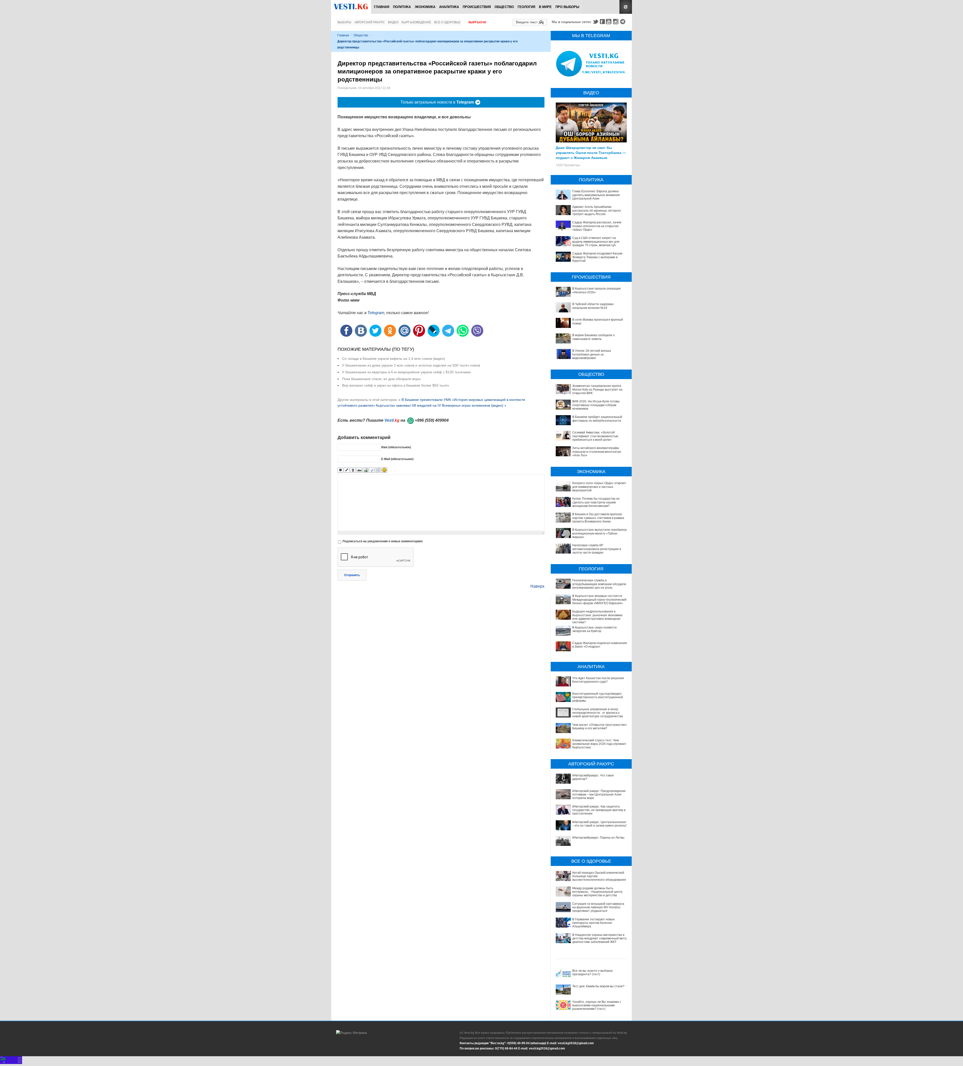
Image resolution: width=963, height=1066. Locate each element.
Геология (526, 7)
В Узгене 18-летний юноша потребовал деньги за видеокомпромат (591, 354)
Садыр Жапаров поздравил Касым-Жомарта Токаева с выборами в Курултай (597, 257)
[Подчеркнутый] (353, 470)
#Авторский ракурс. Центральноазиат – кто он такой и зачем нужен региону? (599, 823)
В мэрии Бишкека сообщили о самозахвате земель (593, 336)
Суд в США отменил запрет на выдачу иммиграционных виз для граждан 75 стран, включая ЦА (595, 241)
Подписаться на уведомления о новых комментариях (383, 541)
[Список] (378, 470)
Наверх (537, 586)
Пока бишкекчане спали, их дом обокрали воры (381, 379)
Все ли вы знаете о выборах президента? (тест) (592, 972)
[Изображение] (365, 470)
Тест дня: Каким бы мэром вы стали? (598, 986)
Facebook (602, 21)
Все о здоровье (447, 22)
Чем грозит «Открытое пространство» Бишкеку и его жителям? (599, 726)
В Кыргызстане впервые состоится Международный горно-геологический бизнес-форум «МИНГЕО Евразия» (599, 599)
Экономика (425, 7)
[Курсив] (347, 470)
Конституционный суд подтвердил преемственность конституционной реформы (597, 697)
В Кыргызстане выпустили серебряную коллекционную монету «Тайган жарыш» (600, 533)
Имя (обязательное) (396, 447)
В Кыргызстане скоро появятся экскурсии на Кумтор (594, 629)
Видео (393, 22)
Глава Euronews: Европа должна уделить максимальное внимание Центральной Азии (596, 195)
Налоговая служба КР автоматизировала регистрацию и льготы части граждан (596, 549)
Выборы (344, 22)
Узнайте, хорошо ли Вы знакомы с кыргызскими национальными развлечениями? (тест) (596, 1005)
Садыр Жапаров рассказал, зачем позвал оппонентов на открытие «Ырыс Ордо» (596, 226)
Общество (504, 7)
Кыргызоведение (416, 22)
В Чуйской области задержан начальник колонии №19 (593, 305)
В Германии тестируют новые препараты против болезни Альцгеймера (593, 923)
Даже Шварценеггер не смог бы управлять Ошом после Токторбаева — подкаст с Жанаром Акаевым (591, 152)
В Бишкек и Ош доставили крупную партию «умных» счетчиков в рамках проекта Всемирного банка (598, 517)
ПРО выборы (567, 7)
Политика (402, 7)
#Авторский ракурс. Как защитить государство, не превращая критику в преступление (598, 810)
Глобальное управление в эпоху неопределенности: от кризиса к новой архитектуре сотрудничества (597, 712)
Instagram (616, 21)
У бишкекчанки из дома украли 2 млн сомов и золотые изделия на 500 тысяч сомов (411, 365)
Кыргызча (477, 22)
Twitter (595, 21)
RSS (625, 7)
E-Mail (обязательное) (397, 459)
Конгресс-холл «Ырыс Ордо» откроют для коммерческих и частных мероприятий (599, 486)
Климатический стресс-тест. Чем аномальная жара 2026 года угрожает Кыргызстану (599, 744)
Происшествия (477, 7)
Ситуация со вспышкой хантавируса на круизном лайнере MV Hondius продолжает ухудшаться (598, 907)
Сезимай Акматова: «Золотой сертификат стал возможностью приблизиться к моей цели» (595, 436)
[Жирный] (340, 470)
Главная (381, 7)
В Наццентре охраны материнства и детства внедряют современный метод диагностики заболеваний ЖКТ (600, 938)
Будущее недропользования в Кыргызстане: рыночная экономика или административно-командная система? (597, 617)
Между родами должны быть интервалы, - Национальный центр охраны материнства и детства (597, 891)
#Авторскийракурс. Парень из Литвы (598, 837)
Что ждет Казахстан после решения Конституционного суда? (598, 679)
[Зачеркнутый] (359, 470)
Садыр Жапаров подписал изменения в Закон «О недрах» (599, 644)
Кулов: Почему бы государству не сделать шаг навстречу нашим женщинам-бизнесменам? (596, 502)
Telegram (623, 21)
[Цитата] (372, 470)
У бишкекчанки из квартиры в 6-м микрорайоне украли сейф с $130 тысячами (406, 372)
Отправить (352, 575)
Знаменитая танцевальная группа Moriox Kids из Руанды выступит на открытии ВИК (597, 389)
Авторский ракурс (369, 22)
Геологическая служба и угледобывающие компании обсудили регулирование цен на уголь (599, 584)
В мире (545, 7)
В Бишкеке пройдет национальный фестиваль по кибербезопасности (597, 418)
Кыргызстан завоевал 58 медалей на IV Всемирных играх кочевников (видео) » (441, 405)
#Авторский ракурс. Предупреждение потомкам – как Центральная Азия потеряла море (599, 794)
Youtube (609, 21)
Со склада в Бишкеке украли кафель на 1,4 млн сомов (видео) (393, 359)
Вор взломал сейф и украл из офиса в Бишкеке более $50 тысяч (395, 385)
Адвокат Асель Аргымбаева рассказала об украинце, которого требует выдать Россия (596, 210)
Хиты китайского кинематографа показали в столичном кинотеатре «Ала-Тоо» (596, 451)
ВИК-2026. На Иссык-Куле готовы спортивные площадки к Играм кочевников (596, 405)
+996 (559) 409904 (432, 420)
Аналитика (449, 7)
